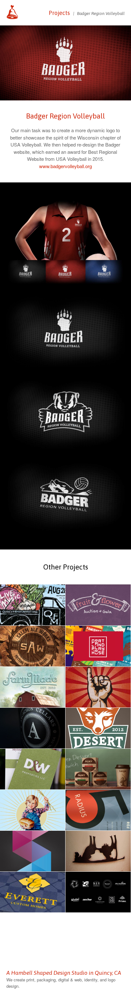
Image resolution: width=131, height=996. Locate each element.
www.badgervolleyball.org (65, 166)
